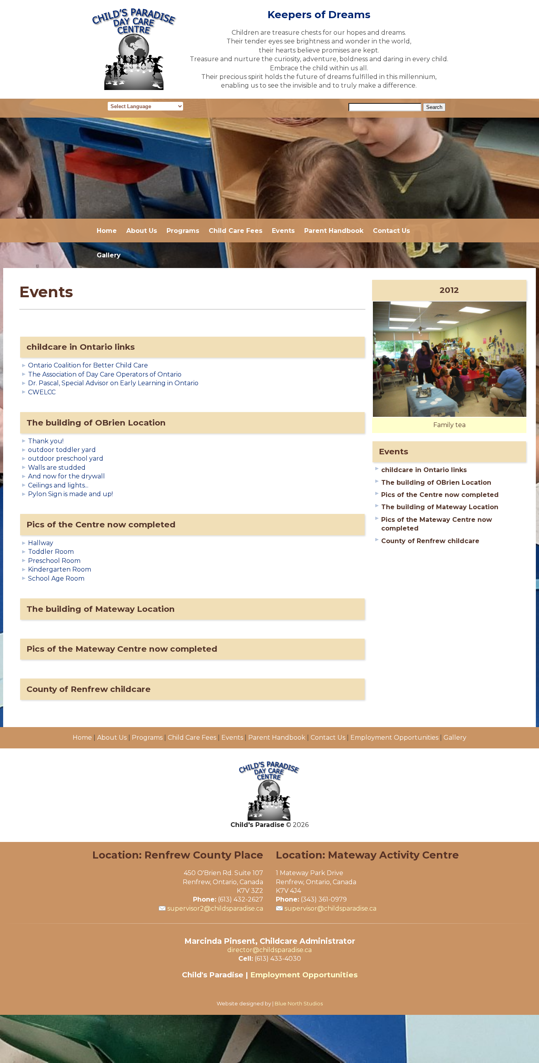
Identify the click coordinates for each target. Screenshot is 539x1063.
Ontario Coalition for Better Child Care (88, 365)
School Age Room (56, 578)
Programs (183, 230)
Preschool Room (54, 560)
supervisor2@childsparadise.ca (215, 908)
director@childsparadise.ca (269, 950)
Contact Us (391, 230)
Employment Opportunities (394, 737)
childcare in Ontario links (80, 347)
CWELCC (42, 392)
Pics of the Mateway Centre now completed (121, 649)
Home (107, 230)
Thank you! (46, 441)
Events (283, 230)
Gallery (109, 255)
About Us (141, 230)
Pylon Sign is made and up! (70, 494)
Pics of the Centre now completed (101, 524)
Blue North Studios (299, 1004)
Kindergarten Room (59, 569)
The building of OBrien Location (96, 422)
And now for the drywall (66, 476)
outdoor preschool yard (65, 458)
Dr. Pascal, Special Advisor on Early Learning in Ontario (113, 383)
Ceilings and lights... (58, 485)
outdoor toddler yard (62, 450)
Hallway (40, 543)
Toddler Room (51, 551)
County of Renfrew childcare (88, 689)
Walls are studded (57, 467)
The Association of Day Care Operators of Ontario (105, 374)
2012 (449, 290)
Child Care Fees (235, 230)
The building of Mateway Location (100, 609)
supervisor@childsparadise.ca (330, 908)
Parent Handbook (333, 230)
